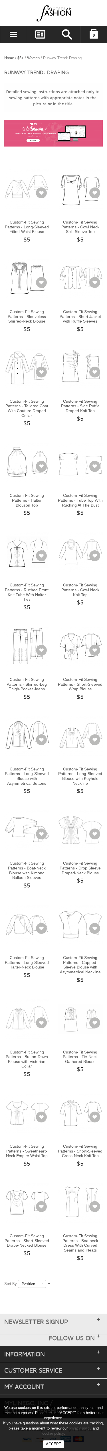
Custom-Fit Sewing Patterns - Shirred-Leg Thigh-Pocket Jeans (27, 684)
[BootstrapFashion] (36, 13)
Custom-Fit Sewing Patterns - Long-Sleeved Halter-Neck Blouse (27, 962)
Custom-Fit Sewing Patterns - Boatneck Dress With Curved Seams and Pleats (80, 1242)
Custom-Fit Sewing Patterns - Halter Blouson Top (27, 500)
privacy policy (80, 1428)
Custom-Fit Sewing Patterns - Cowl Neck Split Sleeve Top (80, 227)
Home (9, 58)
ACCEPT (53, 1444)
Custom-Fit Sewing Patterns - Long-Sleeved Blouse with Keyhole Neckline (80, 776)
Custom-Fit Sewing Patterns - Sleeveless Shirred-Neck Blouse (27, 316)
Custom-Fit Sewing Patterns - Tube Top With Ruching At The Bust (80, 500)
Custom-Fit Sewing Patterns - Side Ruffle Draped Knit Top (80, 406)
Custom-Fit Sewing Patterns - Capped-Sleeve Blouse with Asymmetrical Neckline (80, 964)
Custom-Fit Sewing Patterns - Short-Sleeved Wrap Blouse (80, 684)
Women (33, 58)
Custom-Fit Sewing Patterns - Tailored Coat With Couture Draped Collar (26, 408)
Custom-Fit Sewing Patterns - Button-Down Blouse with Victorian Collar (27, 1059)
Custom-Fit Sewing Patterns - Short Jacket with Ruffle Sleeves (80, 316)
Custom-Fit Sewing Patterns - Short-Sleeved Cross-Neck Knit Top (80, 1151)
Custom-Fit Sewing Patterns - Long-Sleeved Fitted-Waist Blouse (27, 227)
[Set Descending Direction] (49, 1284)
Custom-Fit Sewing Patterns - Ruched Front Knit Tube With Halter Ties (27, 592)
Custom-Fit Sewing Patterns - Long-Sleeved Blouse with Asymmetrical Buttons (27, 776)
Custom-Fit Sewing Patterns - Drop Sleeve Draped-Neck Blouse (80, 868)
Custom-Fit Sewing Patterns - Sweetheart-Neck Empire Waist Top (27, 1151)
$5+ (20, 58)
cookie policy (53, 1433)
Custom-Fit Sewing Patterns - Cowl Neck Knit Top (80, 590)
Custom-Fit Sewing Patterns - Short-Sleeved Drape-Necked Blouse (27, 1240)
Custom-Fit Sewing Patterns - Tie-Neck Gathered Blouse (80, 1057)
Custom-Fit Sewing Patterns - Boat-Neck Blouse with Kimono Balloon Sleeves (27, 870)
